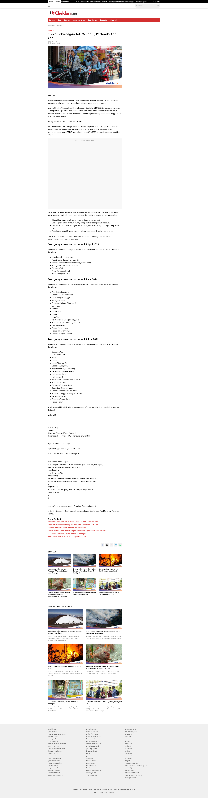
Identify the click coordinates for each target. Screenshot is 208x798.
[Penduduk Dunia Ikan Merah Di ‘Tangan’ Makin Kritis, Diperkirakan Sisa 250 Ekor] (59, 584)
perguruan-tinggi (79, 20)
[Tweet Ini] (107, 545)
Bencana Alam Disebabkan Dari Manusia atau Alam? (67, 528)
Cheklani (111, 792)
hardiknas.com (91, 761)
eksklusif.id (128, 746)
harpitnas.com (91, 765)
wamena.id (128, 753)
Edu (59, 20)
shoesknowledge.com (55, 751)
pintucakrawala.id (54, 773)
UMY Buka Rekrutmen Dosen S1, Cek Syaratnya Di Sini (67, 537)
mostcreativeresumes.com (57, 744)
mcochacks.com (53, 741)
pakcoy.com (90, 763)
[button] (158, 5)
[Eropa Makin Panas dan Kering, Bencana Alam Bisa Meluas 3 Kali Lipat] (84, 560)
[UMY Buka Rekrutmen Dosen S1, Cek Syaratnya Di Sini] (110, 584)
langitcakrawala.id (54, 768)
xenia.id (127, 751)
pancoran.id (129, 739)
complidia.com (53, 736)
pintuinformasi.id (92, 734)
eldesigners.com (130, 778)
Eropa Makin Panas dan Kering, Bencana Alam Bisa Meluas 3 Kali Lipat (73, 525)
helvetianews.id (53, 765)
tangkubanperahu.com (94, 770)
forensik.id (89, 758)
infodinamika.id (91, 751)
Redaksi (104, 789)
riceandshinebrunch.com (56, 748)
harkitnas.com (91, 768)
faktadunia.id (52, 756)
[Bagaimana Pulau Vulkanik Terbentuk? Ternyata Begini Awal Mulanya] (59, 560)
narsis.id (89, 753)
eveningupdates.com (55, 739)
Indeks (75, 789)
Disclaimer (113, 789)
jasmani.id (128, 741)
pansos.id (89, 756)
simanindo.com (130, 729)
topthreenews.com (131, 763)
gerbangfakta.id (91, 748)
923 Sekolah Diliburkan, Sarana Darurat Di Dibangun (67, 534)
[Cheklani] (63, 13)
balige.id (128, 761)
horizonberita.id (91, 739)
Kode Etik (83, 789)
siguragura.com (91, 775)
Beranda (52, 20)
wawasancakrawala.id (55, 775)
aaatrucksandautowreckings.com (136, 765)
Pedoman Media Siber (127, 789)
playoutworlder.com (132, 773)
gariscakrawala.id (54, 761)
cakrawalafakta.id (92, 732)
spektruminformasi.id (93, 744)
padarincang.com (131, 732)
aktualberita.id (91, 729)
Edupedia (103, 20)
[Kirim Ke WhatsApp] (120, 545)
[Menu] (49, 6)
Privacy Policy (94, 789)
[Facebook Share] (102, 545)
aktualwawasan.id (92, 746)
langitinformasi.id (54, 770)
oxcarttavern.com (54, 746)
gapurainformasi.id (54, 758)
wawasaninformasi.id (93, 736)
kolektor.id (128, 734)
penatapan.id (129, 758)
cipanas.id (128, 744)
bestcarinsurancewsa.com (57, 734)
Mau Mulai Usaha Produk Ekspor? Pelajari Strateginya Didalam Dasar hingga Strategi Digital (82, 2)
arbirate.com (129, 770)
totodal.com (52, 729)
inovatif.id (128, 748)
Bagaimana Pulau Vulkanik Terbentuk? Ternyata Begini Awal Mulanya (150, 2)
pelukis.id (128, 736)
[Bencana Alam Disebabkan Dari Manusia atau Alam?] (110, 560)
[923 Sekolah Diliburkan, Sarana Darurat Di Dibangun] (84, 584)
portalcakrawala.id (92, 741)
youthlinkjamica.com (132, 768)
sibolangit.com (91, 773)
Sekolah (67, 20)
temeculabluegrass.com (133, 775)
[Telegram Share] (115, 545)
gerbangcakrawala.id (55, 763)
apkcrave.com (52, 732)
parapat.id (128, 756)
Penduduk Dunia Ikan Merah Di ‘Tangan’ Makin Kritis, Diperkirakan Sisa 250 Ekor (77, 531)
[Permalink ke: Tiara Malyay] (49, 43)
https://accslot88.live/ (132, 26)
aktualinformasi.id (54, 753)
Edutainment (92, 20)
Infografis (113, 20)
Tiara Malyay (56, 42)
